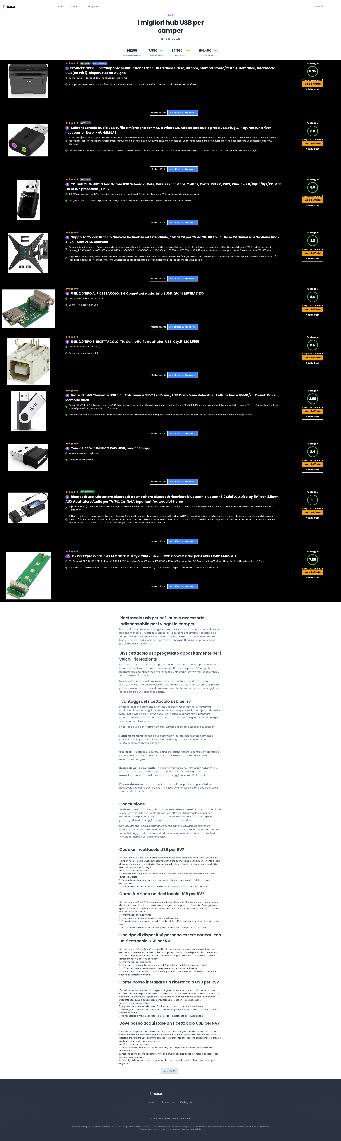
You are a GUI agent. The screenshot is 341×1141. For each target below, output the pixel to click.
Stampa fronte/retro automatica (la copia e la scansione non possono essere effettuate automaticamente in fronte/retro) (133, 84)
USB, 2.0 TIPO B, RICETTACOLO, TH (86, 346)
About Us (75, 6)
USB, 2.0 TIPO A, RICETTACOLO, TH (86, 298)
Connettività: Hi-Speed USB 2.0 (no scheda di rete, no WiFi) (99, 77)
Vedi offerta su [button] (182, 112)
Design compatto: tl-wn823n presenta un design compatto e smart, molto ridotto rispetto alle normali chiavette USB (130, 200)
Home (61, 6)
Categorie (92, 6)
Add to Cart (312, 89)
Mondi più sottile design (81, 459)
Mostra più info (158, 112)
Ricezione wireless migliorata (84, 453)
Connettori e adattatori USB (83, 304)
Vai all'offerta (313, 83)
